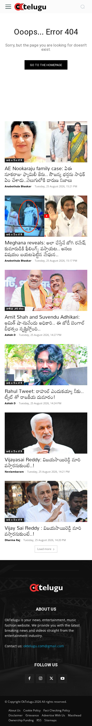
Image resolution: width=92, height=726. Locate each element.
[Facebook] (29, 678)
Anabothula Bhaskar (18, 186)
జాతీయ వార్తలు (14, 308)
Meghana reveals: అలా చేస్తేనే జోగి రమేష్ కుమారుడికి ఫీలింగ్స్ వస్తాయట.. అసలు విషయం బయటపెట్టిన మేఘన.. (45, 248)
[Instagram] (40, 678)
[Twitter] (51, 678)
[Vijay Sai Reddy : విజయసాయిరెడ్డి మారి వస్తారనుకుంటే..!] (46, 501)
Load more (44, 549)
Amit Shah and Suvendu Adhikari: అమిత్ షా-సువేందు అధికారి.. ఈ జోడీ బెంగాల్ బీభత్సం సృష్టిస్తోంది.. (45, 323)
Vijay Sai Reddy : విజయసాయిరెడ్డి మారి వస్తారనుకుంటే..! (43, 531)
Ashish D (10, 335)
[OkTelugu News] (30, 6)
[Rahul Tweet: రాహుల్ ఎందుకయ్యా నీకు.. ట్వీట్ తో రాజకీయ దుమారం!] (46, 364)
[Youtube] (62, 678)
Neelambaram (14, 471)
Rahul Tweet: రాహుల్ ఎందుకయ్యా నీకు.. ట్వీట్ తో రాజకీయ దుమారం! (44, 394)
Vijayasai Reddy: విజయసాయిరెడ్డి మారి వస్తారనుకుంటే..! (43, 462)
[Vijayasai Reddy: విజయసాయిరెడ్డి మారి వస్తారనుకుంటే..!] (46, 433)
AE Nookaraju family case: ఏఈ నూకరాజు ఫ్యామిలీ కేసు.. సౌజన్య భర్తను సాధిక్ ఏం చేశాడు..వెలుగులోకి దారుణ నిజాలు (45, 174)
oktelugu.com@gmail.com (43, 646)
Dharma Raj (12, 540)
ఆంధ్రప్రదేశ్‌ (14, 160)
